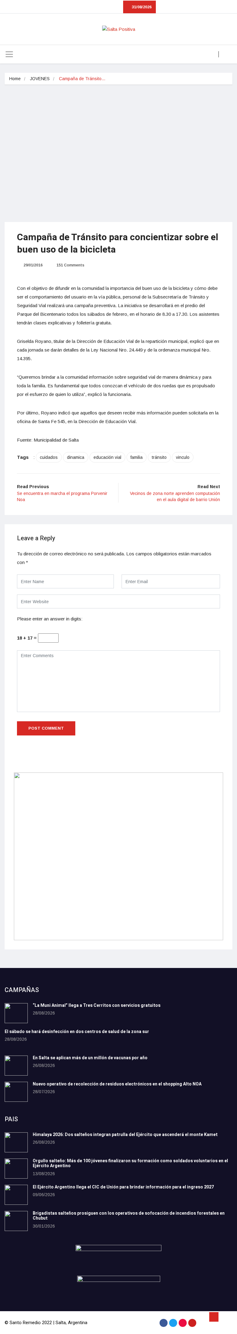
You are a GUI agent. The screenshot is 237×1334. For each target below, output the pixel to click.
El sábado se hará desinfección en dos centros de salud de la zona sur (77, 1031)
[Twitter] (173, 1323)
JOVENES (40, 78)
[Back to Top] (213, 1317)
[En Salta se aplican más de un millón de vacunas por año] (16, 1066)
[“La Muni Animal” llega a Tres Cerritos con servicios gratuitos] (16, 1013)
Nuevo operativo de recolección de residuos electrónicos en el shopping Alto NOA (117, 1084)
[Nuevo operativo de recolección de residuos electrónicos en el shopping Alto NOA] (16, 1092)
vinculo (182, 457)
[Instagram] (183, 1323)
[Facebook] (164, 1323)
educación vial (107, 457)
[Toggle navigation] (9, 54)
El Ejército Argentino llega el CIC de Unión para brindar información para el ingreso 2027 (123, 1187)
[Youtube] (192, 1323)
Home (15, 78)
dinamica (75, 457)
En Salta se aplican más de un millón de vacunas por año (90, 1058)
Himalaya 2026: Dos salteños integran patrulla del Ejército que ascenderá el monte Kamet (125, 1134)
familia (137, 457)
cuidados (49, 457)
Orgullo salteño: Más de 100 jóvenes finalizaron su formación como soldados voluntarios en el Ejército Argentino (130, 1163)
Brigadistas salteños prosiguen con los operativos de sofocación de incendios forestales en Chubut (129, 1216)
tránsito (159, 457)
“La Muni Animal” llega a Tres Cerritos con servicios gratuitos (96, 1005)
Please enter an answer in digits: (49, 618)
